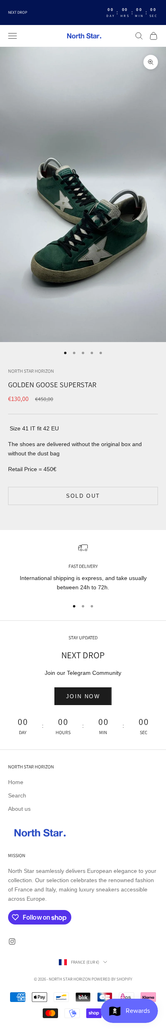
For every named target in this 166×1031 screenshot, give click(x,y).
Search (17, 795)
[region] (83, 568)
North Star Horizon (31, 371)
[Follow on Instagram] (12, 941)
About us (19, 809)
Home (15, 782)
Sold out (83, 496)
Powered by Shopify (111, 979)
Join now (83, 696)
